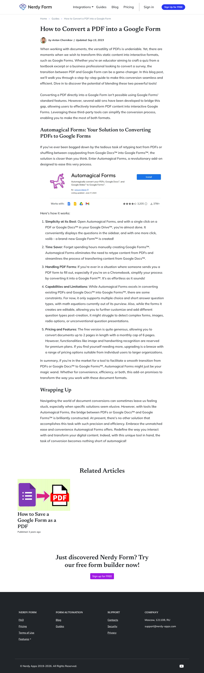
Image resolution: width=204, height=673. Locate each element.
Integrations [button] (82, 7)
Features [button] (24, 639)
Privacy (112, 632)
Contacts (113, 619)
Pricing (129, 7)
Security (112, 626)
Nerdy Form (40, 6)
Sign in (149, 7)
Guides (101, 7)
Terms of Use (26, 632)
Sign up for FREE (102, 576)
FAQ (21, 619)
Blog (115, 7)
